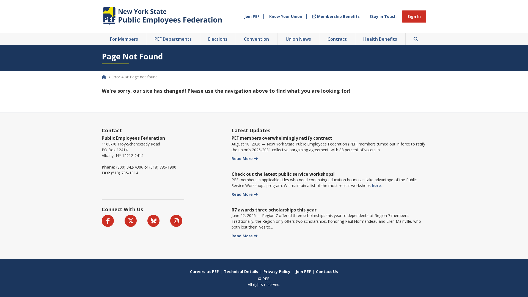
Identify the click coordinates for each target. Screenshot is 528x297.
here (376, 185)
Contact (112, 130)
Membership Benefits (338, 16)
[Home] (104, 76)
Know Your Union (285, 16)
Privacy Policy (276, 271)
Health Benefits (380, 39)
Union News (298, 39)
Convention (256, 39)
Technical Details (241, 271)
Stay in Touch (383, 16)
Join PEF (251, 16)
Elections (217, 39)
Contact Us (327, 271)
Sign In (414, 16)
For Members (124, 39)
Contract (337, 39)
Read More (242, 158)
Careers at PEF (204, 271)
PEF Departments (173, 39)
